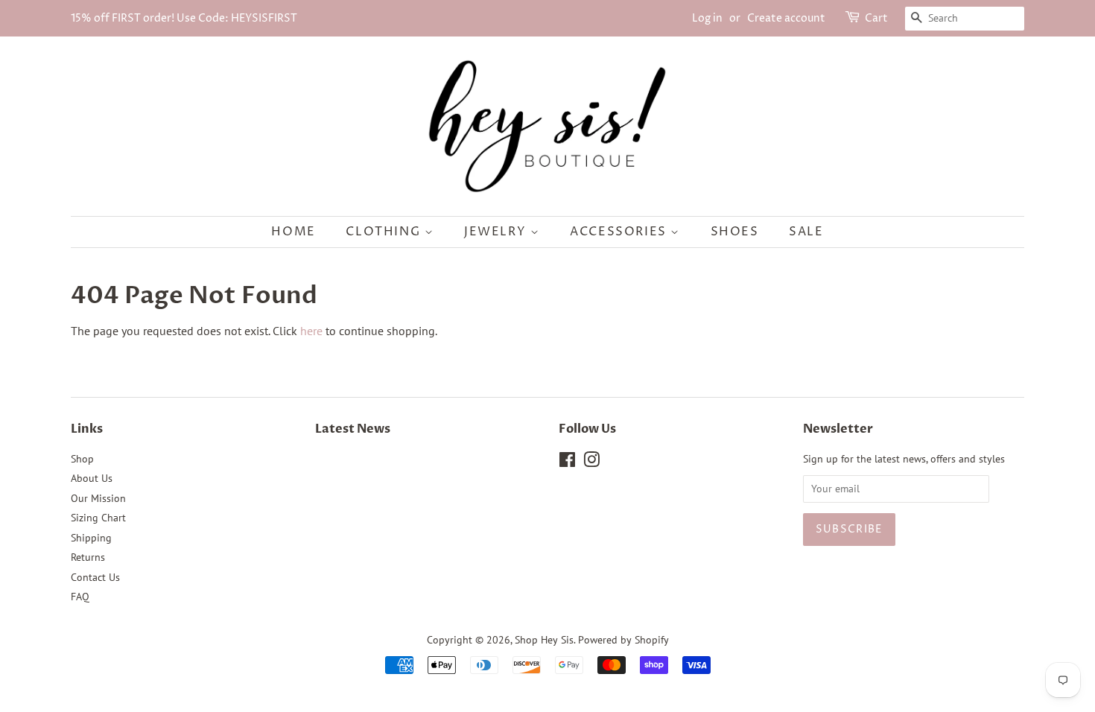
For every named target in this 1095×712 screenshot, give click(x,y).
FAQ (80, 596)
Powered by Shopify (623, 639)
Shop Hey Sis (544, 639)
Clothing (385, 231)
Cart (876, 18)
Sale (806, 231)
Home (293, 231)
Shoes (735, 231)
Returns (88, 557)
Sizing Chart (98, 517)
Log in (707, 18)
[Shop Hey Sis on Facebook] (567, 462)
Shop (82, 458)
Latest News (352, 429)
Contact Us (95, 577)
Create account (786, 18)
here (311, 330)
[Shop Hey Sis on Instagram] (591, 462)
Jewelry (497, 231)
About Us (91, 478)
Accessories (620, 231)
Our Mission (98, 498)
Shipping (91, 537)
